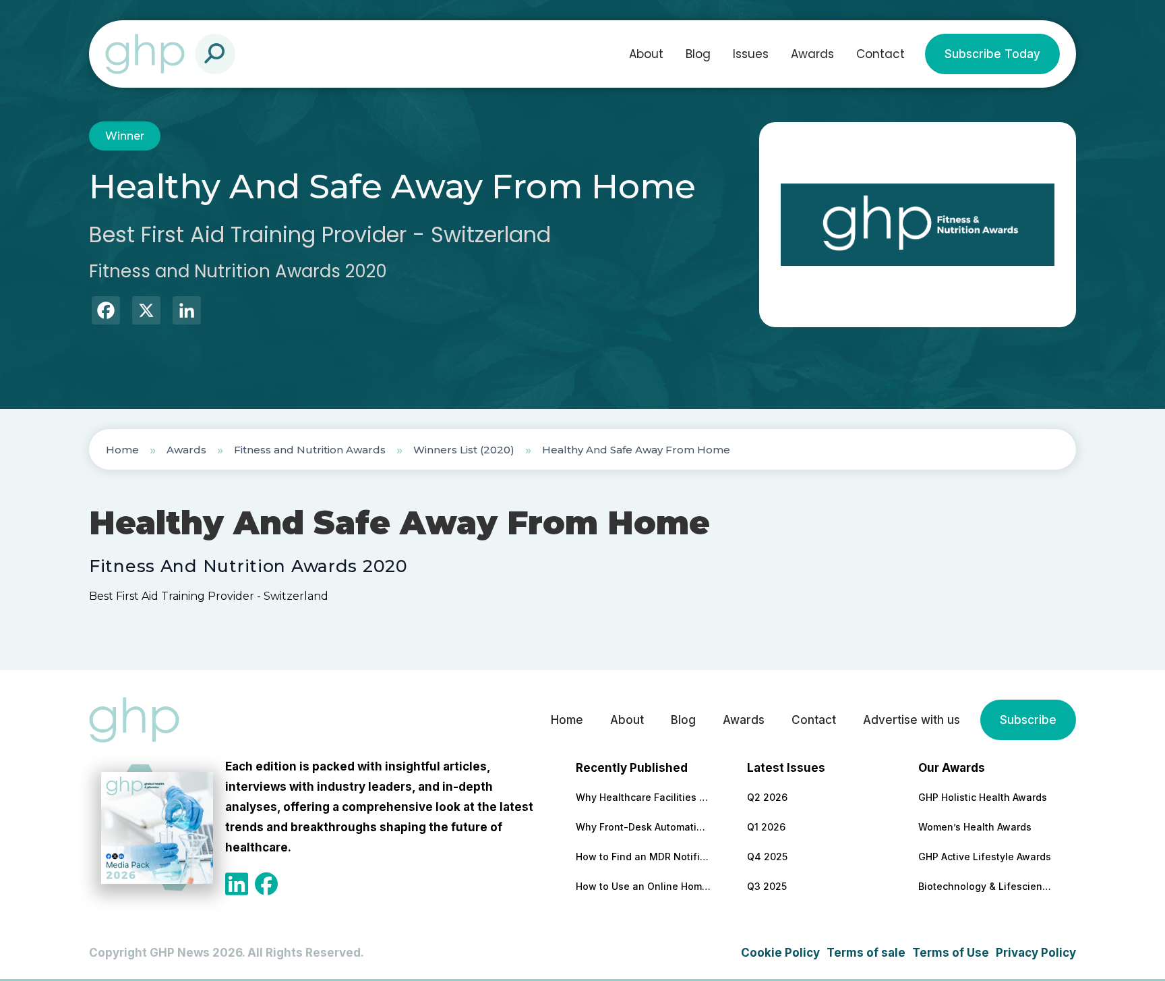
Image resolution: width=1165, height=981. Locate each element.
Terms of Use (950, 952)
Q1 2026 (766, 827)
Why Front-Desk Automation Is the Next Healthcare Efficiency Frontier (643, 827)
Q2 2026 (767, 797)
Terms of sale (866, 952)
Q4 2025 (767, 856)
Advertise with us (911, 720)
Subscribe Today (992, 54)
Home (122, 449)
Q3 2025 (767, 886)
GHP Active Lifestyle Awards (984, 856)
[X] (146, 312)
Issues (751, 54)
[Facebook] (106, 312)
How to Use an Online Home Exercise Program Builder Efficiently (643, 886)
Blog (698, 54)
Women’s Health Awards (975, 827)
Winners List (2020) (463, 449)
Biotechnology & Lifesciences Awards (985, 886)
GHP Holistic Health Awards (982, 797)
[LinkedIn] (187, 312)
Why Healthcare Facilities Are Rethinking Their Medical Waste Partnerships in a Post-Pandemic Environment (643, 797)
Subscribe (1028, 720)
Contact (880, 54)
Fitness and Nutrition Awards (310, 449)
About (646, 54)
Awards (812, 54)
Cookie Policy (780, 952)
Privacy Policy (1036, 952)
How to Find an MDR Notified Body (643, 856)
